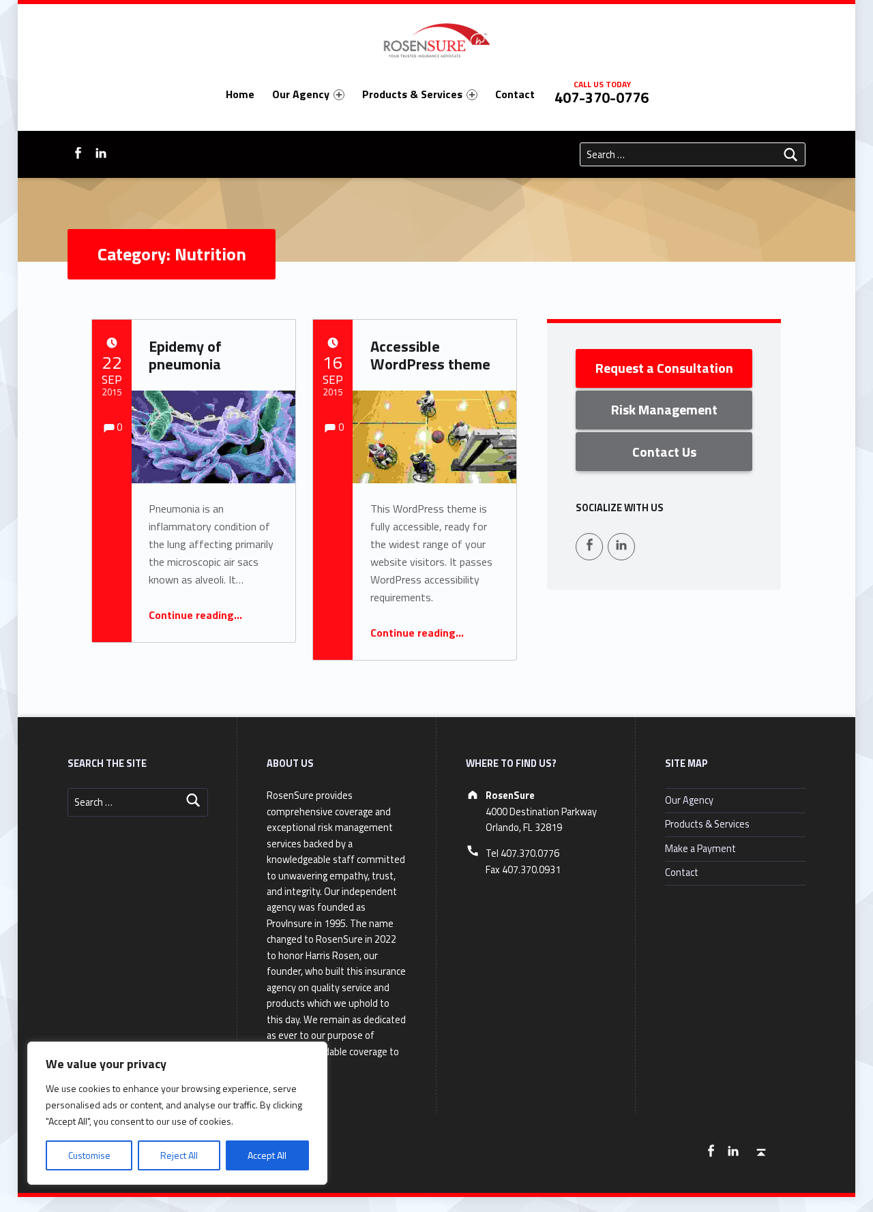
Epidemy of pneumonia (185, 355)
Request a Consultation (664, 367)
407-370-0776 (601, 97)
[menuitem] (240, 94)
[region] (177, 1113)
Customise (89, 1155)
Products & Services (412, 94)
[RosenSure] (436, 38)
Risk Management (664, 409)
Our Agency (300, 94)
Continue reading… (195, 615)
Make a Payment (700, 848)
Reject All (179, 1155)
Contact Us (664, 451)
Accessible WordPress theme (430, 355)
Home (240, 94)
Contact (515, 94)
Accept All (267, 1155)
